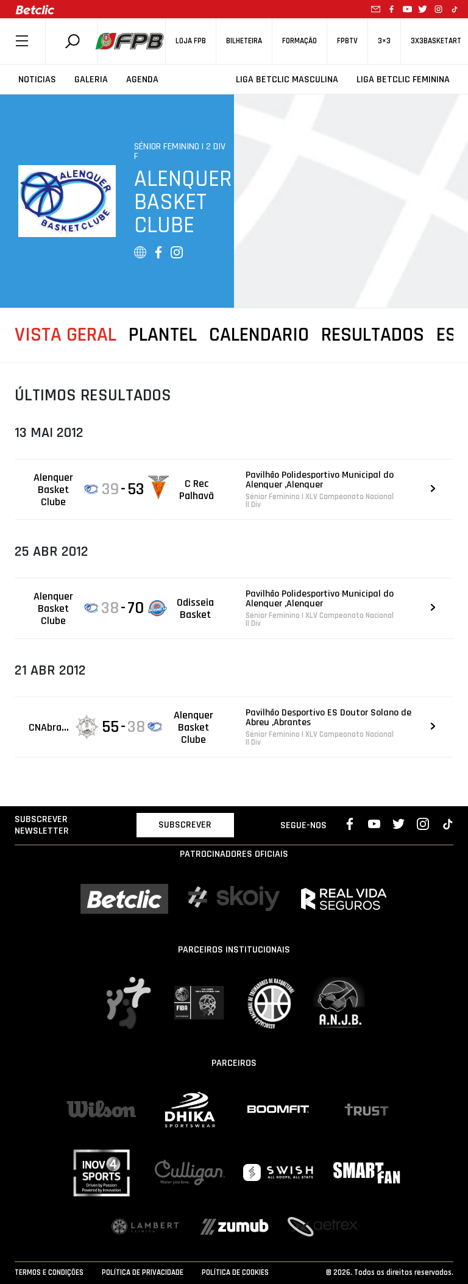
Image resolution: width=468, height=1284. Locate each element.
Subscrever (184, 824)
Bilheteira (244, 41)
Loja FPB (191, 41)
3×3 (384, 41)
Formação (299, 41)
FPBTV (347, 41)
